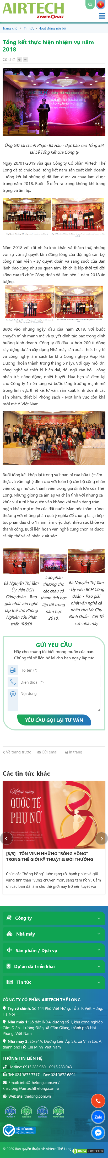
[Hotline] (98, 1101)
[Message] (98, 1133)
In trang (75, 751)
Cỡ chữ (9, 59)
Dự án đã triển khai (34, 966)
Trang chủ (10, 28)
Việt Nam (100, 4)
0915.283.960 (34, 1066)
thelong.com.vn (37, 1096)
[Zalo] (98, 1117)
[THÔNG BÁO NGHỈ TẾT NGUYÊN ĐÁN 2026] (54, 815)
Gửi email (49, 751)
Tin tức (29, 28)
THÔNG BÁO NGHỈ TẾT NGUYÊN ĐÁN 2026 (49, 853)
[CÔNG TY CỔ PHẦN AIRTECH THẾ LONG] (33, 17)
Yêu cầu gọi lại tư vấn (54, 720)
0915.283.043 (60, 1066)
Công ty (23, 918)
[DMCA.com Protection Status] (88, 1152)
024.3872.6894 (63, 1074)
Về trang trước (18, 751)
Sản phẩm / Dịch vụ (35, 950)
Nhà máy (25, 934)
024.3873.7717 (27, 1074)
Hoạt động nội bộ (52, 28)
